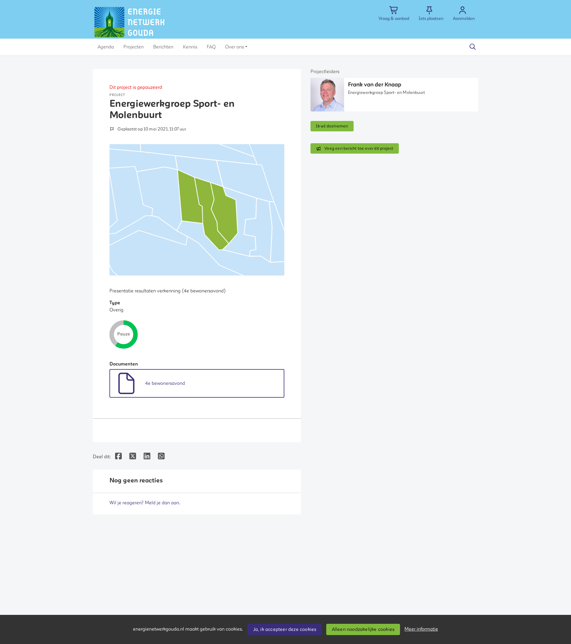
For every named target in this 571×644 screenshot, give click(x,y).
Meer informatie (421, 629)
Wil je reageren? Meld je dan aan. (144, 503)
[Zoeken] (472, 47)
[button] (106, 47)
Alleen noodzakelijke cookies (363, 629)
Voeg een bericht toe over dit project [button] (358, 148)
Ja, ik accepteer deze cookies (284, 629)
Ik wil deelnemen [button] (332, 126)
